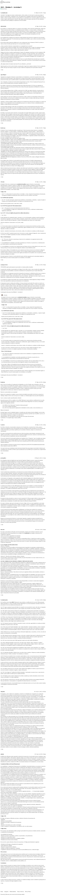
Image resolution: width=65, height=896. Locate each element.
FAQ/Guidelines (13, 891)
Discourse (8, 894)
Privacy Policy (28, 891)
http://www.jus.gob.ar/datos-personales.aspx (30, 717)
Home (2, 891)
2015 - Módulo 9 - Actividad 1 (11, 7)
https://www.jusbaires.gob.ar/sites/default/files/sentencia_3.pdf (13, 737)
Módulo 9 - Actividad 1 (18, 292)
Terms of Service (20, 891)
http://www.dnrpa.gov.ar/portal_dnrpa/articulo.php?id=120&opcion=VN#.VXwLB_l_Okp (19, 727)
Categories (6, 891)
